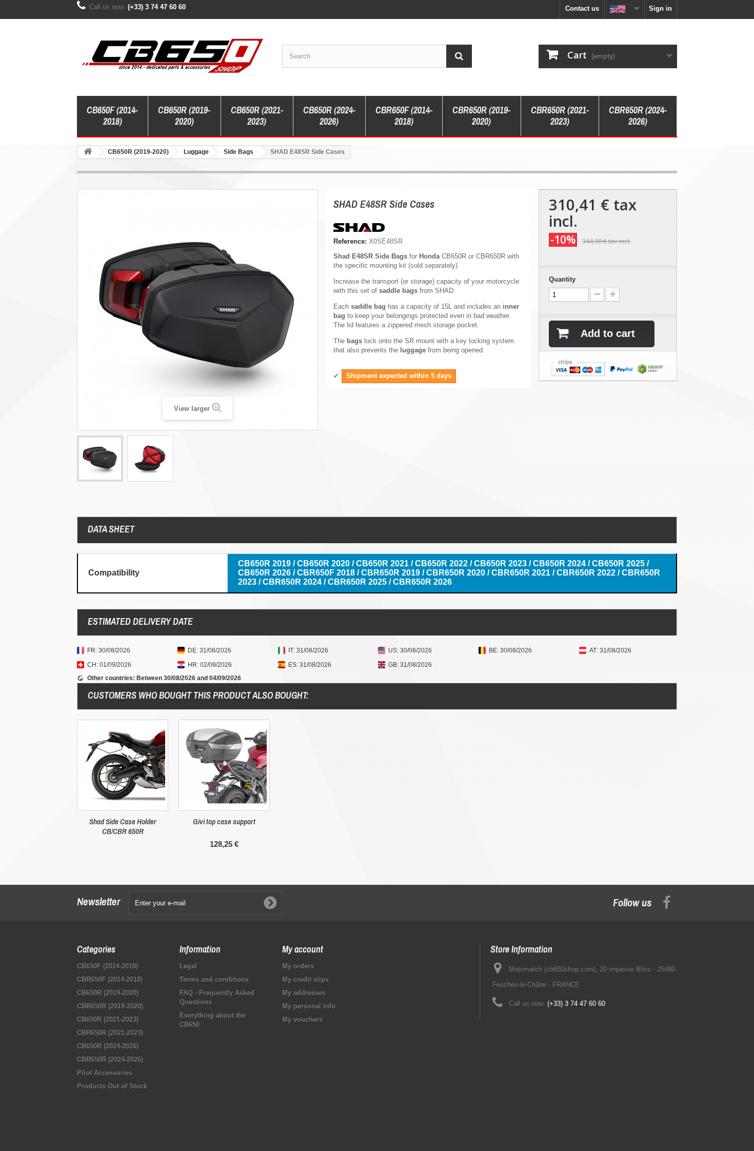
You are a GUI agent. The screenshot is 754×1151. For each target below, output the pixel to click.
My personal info (308, 1006)
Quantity (562, 279)
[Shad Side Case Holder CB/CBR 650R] (122, 765)
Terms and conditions (214, 979)
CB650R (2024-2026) (329, 116)
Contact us (582, 8)
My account (302, 949)
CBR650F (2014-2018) (403, 116)
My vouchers (302, 1019)
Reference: (350, 241)
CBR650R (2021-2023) (560, 116)
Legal (188, 966)
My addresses (304, 993)
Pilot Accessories (104, 1073)
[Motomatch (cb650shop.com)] (172, 55)
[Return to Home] (87, 152)
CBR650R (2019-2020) (481, 116)
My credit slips (305, 979)
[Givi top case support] (224, 765)
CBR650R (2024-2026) (638, 116)
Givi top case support (224, 821)
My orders (298, 966)
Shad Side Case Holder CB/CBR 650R (122, 826)
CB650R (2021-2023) (257, 116)
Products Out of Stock (112, 1086)
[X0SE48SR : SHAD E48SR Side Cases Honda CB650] (100, 458)
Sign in (660, 8)
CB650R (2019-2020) (184, 116)
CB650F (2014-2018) (112, 116)
